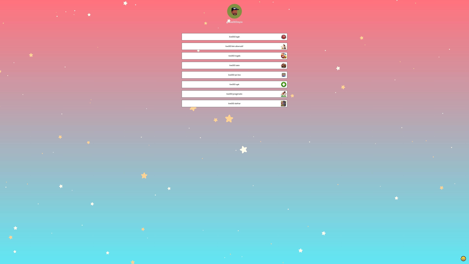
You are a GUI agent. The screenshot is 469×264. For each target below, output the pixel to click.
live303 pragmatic (234, 94)
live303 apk (234, 84)
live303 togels (234, 56)
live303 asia (234, 65)
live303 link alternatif (234, 46)
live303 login (234, 37)
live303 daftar (234, 103)
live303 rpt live (234, 75)
